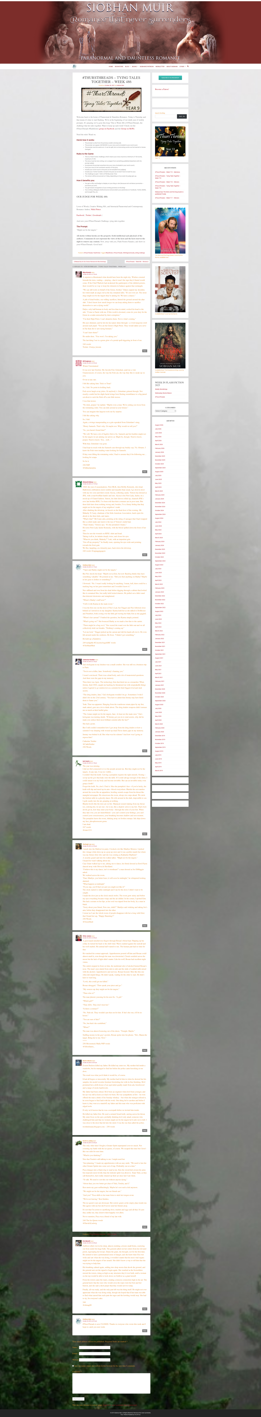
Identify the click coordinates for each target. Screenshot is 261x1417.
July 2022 (158, 615)
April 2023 (158, 580)
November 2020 (160, 693)
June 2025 (158, 479)
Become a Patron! (162, 89)
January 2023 (159, 592)
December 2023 (160, 549)
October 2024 (159, 510)
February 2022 (159, 634)
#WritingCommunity (128, 253)
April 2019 (158, 767)
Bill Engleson (87, 361)
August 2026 (159, 425)
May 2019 (158, 763)
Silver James (87, 936)
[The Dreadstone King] (170, 368)
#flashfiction (109, 253)
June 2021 (158, 666)
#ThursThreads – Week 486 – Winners (137, 261)
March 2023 (159, 584)
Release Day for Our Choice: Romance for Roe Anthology (90, 261)
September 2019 (160, 747)
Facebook (80, 215)
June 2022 (158, 619)
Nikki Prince (96, 209)
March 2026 (159, 444)
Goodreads (97, 215)
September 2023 (160, 561)
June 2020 (158, 712)
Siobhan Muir (120, 85)
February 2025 (159, 495)
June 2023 (158, 572)
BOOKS (134, 66)
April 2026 (158, 440)
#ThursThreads (88, 253)
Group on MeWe (127, 128)
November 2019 (160, 739)
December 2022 (160, 596)
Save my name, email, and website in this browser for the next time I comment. (104, 1365)
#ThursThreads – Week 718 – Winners (167, 182)
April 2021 (158, 673)
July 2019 (158, 755)
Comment (77, 1371)
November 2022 (160, 600)
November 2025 (160, 460)
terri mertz (86, 761)
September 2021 (160, 654)
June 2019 (158, 759)
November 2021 (160, 646)
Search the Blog (160, 113)
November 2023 (160, 553)
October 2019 (159, 743)
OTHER (182, 66)
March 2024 (159, 537)
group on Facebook (106, 128)
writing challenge (140, 253)
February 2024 (159, 541)
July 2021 (158, 662)
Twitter (88, 215)
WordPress (137, 1414)
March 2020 (159, 724)
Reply (144, 351)
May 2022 (158, 623)
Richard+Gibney (88, 482)
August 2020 (159, 704)
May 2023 (158, 576)
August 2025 (159, 471)
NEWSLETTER (160, 66)
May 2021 (158, 669)
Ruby (122, 1414)
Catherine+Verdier (89, 660)
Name (75, 1347)
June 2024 (158, 526)
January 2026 (159, 452)
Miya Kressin (87, 272)
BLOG (127, 66)
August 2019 (159, 751)
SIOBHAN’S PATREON (147, 66)
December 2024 (160, 502)
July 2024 (158, 522)
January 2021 (159, 685)
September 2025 (160, 468)
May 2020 (158, 716)
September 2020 (160, 701)
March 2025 (159, 491)
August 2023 (159, 565)
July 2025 (158, 475)
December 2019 (160, 735)
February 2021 (159, 681)
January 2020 (159, 732)
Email (75, 1353)
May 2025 (158, 483)
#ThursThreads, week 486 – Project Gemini (102, 1234)
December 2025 (160, 456)
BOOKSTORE (119, 66)
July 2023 (158, 568)
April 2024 (158, 534)
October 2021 (159, 650)
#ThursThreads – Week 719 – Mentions (167, 172)
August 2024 (159, 518)
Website (75, 1359)
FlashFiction (96, 253)
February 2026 (159, 448)
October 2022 (159, 603)
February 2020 (159, 728)
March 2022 (159, 631)
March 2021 (159, 677)
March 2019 (159, 770)
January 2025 (159, 499)
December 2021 (160, 642)
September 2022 (160, 607)
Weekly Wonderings (161, 389)
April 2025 (158, 487)
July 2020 (158, 708)
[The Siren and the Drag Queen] (170, 253)
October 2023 (159, 557)
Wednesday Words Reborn (163, 393)
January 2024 (159, 545)
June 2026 (158, 433)
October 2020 (159, 697)
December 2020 (160, 689)
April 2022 (158, 627)
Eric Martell (86, 1241)
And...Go (182, 116)
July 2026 (158, 429)
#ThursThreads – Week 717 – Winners (167, 198)
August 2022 (159, 611)
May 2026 (158, 436)
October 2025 (159, 464)
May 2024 (158, 530)
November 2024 (160, 506)
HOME (111, 66)
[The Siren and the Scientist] (170, 312)
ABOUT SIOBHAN (172, 66)
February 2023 (159, 588)
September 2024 (160, 514)
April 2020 (158, 720)
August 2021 (159, 658)
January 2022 (159, 638)
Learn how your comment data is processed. (120, 1405)
